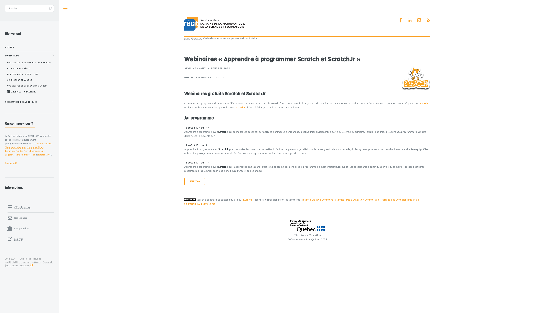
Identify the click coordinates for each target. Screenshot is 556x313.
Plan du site (48, 262)
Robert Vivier (44, 154)
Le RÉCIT (18, 239)
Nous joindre (20, 217)
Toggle (65, 8)
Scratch (424, 103)
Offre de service (22, 207)
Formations (197, 38)
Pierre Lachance (32, 151)
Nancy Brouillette (43, 143)
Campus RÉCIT (21, 228)
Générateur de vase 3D (19, 80)
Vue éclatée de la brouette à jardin (27, 86)
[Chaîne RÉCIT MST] (419, 20)
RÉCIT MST (248, 199)
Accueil (187, 38)
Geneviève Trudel (14, 151)
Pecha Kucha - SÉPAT (18, 68)
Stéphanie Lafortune (15, 147)
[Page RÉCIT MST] (400, 20)
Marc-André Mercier (25, 154)
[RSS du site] (428, 20)
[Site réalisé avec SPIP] (31, 265)
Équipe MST (11, 163)
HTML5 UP (24, 265)
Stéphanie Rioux (35, 147)
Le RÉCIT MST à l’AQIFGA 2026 (22, 74)
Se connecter (12, 265)
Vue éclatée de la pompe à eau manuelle (29, 62)
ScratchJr (240, 107)
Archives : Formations (23, 92)
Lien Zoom (194, 181)
